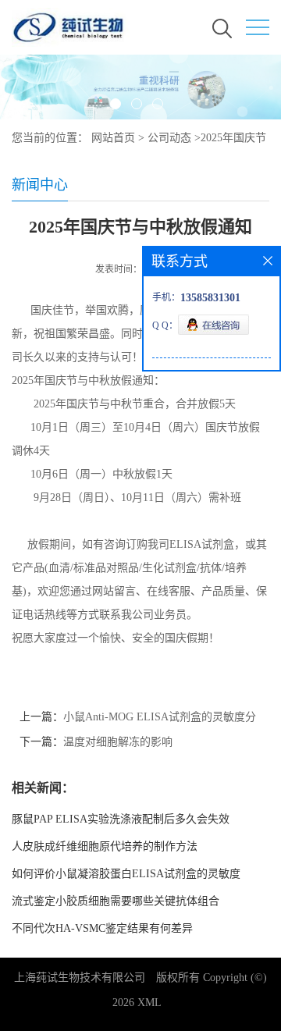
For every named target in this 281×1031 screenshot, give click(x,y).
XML (149, 1002)
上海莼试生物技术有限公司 (79, 977)
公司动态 (169, 138)
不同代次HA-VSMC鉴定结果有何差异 (102, 928)
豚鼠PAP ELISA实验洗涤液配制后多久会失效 (120, 819)
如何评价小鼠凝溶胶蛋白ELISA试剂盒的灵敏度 (126, 874)
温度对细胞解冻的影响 (118, 742)
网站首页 (113, 138)
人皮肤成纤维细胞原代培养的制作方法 (104, 846)
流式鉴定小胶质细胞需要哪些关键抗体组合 (115, 901)
